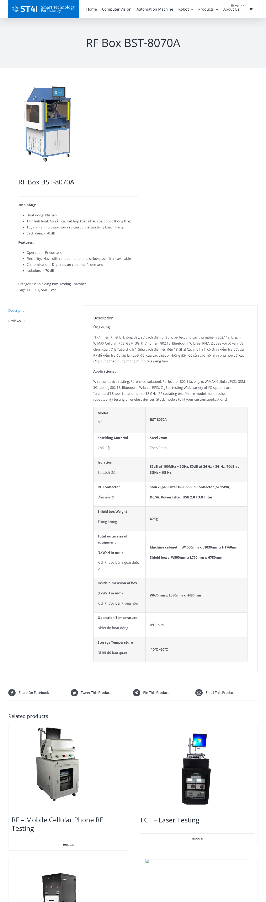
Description (17, 310)
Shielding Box (47, 284)
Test (52, 290)
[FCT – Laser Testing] (197, 768)
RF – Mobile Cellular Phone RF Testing (57, 824)
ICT (36, 290)
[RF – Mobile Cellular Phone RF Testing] (69, 768)
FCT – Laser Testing (169, 819)
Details (70, 845)
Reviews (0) (17, 321)
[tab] (40, 311)
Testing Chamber (72, 284)
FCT (30, 290)
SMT (44, 290)
